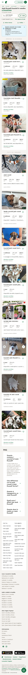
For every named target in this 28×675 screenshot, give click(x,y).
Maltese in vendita (7, 588)
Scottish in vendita (7, 602)
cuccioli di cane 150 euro (19, 549)
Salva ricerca (8, 22)
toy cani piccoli (7, 534)
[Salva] (22, 62)
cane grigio (6, 528)
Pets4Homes (7, 657)
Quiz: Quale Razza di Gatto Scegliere (12, 625)
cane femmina (18, 565)
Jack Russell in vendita (8, 586)
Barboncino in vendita (8, 578)
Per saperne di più (20, 19)
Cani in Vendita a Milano (8, 613)
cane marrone (7, 526)
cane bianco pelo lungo (19, 536)
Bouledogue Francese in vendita (10, 584)
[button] (14, 347)
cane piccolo (6, 550)
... (18, 6)
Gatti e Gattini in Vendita (8, 592)
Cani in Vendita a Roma (8, 615)
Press (3, 637)
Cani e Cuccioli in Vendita (9, 574)
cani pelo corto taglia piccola (7, 544)
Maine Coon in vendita (8, 594)
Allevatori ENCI (6, 641)
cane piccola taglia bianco (20, 529)
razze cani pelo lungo (7, 537)
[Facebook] (3, 646)
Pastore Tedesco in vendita (9, 582)
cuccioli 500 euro (19, 556)
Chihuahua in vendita (7, 576)
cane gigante (18, 523)
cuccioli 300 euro (19, 546)
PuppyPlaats (22, 657)
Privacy (4, 633)
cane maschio (18, 562)
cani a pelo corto (7, 565)
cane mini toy (6, 558)
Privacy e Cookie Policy (13, 668)
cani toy (5, 523)
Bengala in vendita (7, 600)
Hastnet (15, 657)
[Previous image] (4, 346)
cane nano (6, 531)
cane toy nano (7, 555)
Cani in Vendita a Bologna (8, 617)
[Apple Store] (20, 653)
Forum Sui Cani (6, 619)
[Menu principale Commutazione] (2, 2)
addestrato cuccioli (20, 543)
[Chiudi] (24, 27)
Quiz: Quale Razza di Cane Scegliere (11, 623)
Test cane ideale (6, 643)
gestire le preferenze (15, 669)
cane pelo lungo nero (19, 540)
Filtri (23, 15)
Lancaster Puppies (7, 661)
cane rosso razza (7, 567)
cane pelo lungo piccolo (7, 561)
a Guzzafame (7, 10)
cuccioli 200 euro (19, 553)
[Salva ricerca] (23, 670)
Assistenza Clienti (6, 635)
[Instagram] (6, 646)
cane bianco (18, 532)
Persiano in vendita (7, 604)
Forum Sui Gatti (6, 621)
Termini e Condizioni (7, 639)
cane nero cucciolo (8, 540)
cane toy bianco (7, 553)
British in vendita (6, 596)
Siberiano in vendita (7, 607)
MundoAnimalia (7, 659)
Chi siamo (4, 631)
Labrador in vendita (7, 580)
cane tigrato (18, 526)
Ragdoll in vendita (6, 598)
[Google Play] (7, 653)
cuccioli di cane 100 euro (19, 559)
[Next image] (23, 346)
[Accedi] (25, 2)
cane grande (6, 547)
